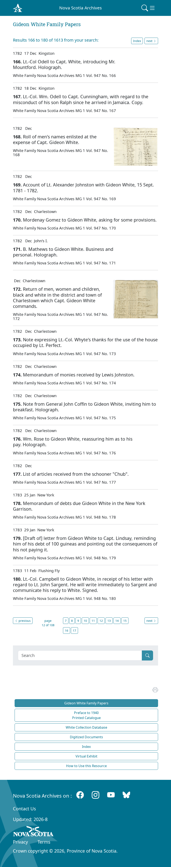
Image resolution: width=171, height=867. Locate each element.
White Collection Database (86, 727)
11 (93, 621)
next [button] (149, 41)
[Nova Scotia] (33, 832)
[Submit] (147, 655)
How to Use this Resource (86, 766)
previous (24, 621)
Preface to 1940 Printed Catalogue (86, 715)
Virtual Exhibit (86, 756)
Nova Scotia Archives (80, 8)
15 (125, 621)
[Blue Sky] (126, 795)
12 (101, 621)
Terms (44, 842)
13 (109, 621)
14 (117, 621)
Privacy (20, 842)
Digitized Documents (86, 737)
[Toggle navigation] (148, 8)
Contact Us (24, 809)
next (149, 621)
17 (74, 630)
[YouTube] (111, 795)
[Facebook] (80, 795)
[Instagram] (95, 795)
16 (66, 630)
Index (137, 41)
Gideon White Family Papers (86, 703)
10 (85, 621)
